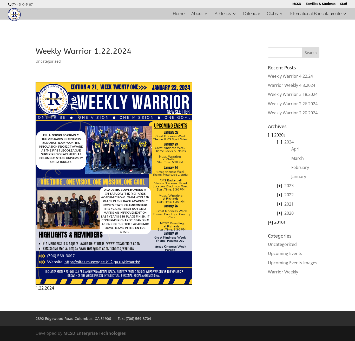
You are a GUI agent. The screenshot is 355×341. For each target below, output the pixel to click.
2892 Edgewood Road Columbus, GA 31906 (73, 318)
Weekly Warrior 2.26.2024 (293, 104)
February (300, 167)
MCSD (296, 4)
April (295, 149)
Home (179, 14)
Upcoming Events (285, 253)
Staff (343, 4)
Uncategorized (48, 61)
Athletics (223, 14)
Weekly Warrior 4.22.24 (290, 76)
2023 (289, 185)
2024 (289, 142)
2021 (289, 204)
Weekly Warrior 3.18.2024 (293, 94)
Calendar (251, 14)
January (298, 176)
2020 (289, 213)
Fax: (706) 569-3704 (134, 318)
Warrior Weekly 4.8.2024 (291, 85)
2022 (289, 195)
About (197, 14)
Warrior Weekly (283, 272)
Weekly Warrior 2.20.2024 (293, 113)
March (297, 158)
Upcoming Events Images (292, 263)
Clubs (272, 14)
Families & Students (321, 4)
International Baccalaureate (315, 14)
